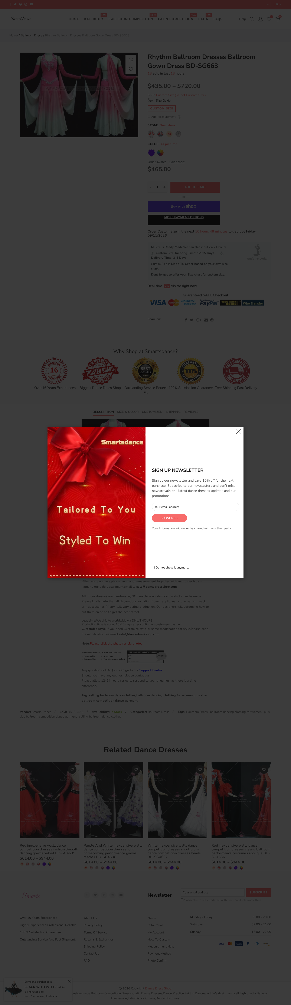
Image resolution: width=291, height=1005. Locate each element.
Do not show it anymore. (172, 568)
